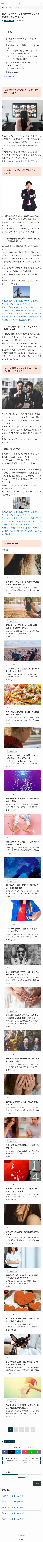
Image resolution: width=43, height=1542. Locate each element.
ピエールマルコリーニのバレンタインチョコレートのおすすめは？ (22, 1190)
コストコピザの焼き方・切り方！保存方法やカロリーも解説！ (22, 713)
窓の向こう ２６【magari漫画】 (13, 1519)
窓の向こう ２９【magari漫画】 (13, 1502)
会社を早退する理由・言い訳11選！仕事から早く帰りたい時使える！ (22, 1363)
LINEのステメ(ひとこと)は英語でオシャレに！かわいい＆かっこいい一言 (22, 756)
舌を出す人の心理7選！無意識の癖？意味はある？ (23, 1233)
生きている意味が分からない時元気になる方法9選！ (22, 1103)
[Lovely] (21, 3)
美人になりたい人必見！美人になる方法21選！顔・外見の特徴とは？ (22, 583)
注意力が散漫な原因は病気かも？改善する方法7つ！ (22, 1146)
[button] (5, 1452)
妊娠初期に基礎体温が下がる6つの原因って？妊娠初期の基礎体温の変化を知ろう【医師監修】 (22, 1016)
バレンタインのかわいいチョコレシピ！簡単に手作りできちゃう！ (22, 1319)
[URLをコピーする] (38, 1452)
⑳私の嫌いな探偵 (17, 68)
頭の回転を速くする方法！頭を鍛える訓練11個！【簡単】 (22, 799)
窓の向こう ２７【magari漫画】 (13, 1513)
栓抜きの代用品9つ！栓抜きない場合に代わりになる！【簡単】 (23, 1059)
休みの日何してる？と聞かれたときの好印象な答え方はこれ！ (22, 670)
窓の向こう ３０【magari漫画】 (13, 1496)
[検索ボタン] (40, 3)
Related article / (13, 72)
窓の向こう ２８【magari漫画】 (13, 1507)
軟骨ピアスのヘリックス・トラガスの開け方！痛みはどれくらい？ (22, 843)
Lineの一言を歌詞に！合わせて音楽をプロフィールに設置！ (22, 930)
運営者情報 (21, 1535)
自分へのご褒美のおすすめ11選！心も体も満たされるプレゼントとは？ (22, 973)
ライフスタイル (8, 20)
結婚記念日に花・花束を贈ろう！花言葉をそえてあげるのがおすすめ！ (22, 1276)
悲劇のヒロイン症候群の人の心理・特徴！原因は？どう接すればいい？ (22, 626)
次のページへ (9, 76)
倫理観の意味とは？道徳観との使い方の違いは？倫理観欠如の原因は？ (22, 1406)
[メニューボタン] (3, 3)
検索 (37, 1483)
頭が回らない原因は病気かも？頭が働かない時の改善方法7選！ (22, 886)
